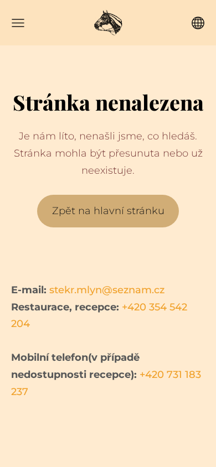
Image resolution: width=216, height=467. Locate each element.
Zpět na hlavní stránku (108, 211)
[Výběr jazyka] (198, 23)
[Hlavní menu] (18, 23)
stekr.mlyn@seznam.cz (106, 290)
